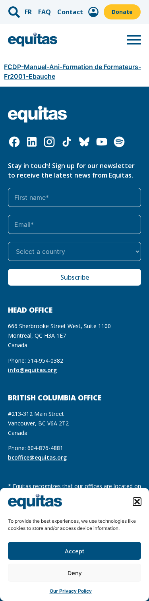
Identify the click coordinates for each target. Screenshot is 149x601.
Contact (70, 12)
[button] (137, 502)
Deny (75, 573)
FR (28, 12)
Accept (75, 551)
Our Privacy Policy (71, 591)
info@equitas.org (32, 370)
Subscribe (74, 277)
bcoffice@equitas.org (37, 457)
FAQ (44, 12)
